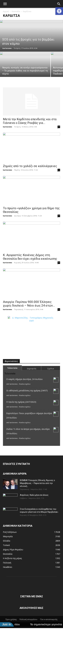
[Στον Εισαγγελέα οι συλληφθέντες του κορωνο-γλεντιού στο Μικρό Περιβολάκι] (10, 513)
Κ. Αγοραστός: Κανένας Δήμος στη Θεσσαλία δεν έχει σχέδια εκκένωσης (30, 256)
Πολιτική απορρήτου (28, 619)
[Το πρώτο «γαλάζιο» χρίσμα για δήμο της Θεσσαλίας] (31, 190)
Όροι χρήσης (11, 619)
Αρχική (6, 11)
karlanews (7, 48)
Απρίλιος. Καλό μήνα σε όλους (34, 495)
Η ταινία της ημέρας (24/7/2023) (21, 401)
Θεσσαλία (16, 11)
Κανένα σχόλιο (24, 384)
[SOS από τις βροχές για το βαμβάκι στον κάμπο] (31, 36)
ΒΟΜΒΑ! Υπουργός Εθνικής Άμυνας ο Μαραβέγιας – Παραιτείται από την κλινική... (37, 483)
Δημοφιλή (31, 368)
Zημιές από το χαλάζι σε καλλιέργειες (30, 166)
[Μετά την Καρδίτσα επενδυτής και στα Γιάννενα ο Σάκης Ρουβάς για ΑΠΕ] (31, 101)
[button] (59, 11)
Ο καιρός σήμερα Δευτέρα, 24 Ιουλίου (24, 379)
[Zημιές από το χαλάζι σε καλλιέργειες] (31, 147)
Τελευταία (12, 368)
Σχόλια (50, 368)
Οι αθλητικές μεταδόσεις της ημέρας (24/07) (27, 390)
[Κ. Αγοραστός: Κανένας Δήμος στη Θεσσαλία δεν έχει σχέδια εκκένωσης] (31, 236)
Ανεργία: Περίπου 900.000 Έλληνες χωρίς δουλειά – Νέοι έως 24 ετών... (29, 303)
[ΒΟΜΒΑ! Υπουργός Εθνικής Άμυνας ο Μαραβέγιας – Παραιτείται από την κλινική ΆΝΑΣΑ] (10, 484)
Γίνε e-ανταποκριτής (48, 619)
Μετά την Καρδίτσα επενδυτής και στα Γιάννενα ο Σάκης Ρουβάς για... (30, 121)
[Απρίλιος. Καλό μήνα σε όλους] (10, 499)
